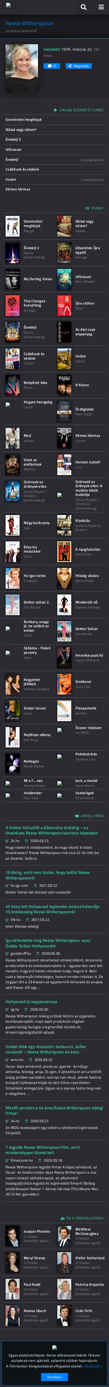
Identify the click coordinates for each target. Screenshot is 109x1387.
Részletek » (93, 1366)
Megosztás (81, 66)
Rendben (54, 1377)
